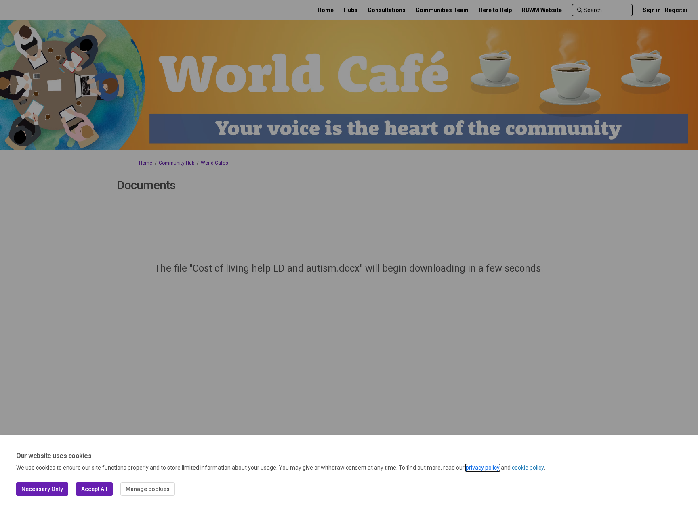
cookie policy (528, 467)
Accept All (94, 489)
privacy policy (483, 467)
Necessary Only (42, 489)
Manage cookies (148, 489)
